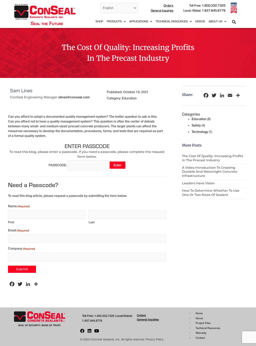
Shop (99, 21)
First (11, 222)
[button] (234, 22)
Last (92, 222)
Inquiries (153, 319)
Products (114, 21)
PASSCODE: (58, 165)
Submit (22, 269)
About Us (215, 21)
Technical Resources (172, 21)
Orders (168, 5)
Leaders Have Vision (198, 183)
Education (129, 98)
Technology (200, 132)
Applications (138, 21)
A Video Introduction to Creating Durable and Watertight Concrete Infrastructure (209, 172)
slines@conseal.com (74, 97)
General (142, 319)
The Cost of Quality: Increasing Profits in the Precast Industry (212, 158)
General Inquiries (162, 10)
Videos (200, 21)
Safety (196, 125)
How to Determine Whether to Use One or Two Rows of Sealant (210, 193)
